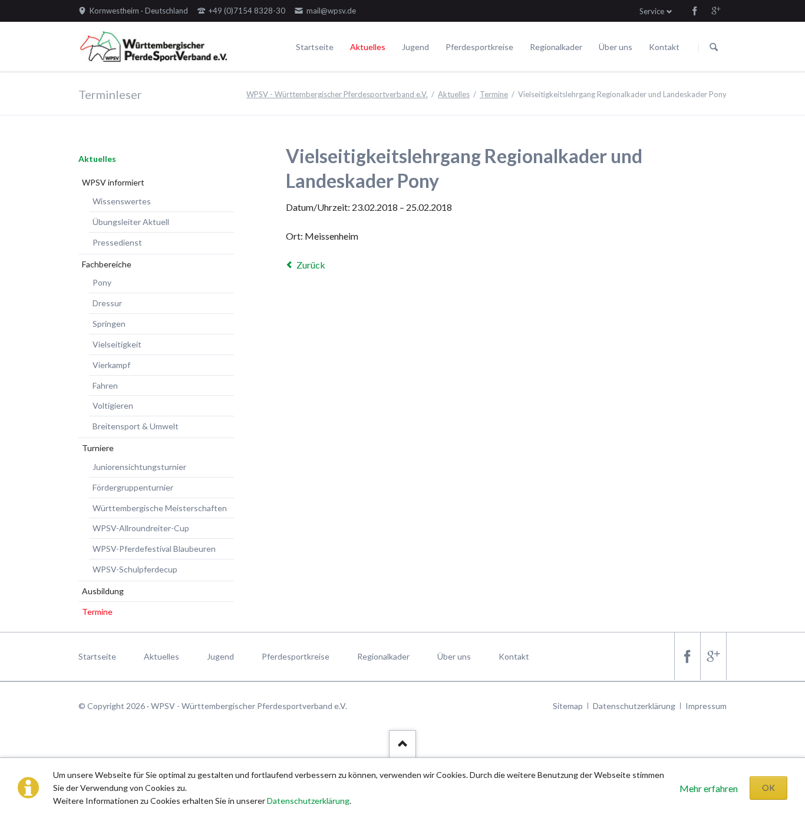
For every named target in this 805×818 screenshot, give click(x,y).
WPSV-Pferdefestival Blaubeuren (154, 549)
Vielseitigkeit (117, 344)
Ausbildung (103, 591)
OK (768, 788)
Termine (494, 94)
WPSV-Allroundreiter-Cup (141, 528)
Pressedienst (117, 242)
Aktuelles (367, 47)
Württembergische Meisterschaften (160, 508)
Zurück (310, 264)
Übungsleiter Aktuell (131, 222)
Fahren (105, 385)
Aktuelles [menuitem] (161, 656)
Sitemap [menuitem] (568, 706)
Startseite (315, 47)
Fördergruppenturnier (133, 487)
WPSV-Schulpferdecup (135, 569)
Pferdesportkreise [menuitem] (295, 656)
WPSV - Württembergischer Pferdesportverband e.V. (337, 94)
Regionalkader (556, 47)
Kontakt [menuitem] (514, 656)
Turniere (98, 448)
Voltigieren (113, 405)
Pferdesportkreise (479, 47)
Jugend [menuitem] (220, 656)
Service (651, 11)
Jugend (415, 47)
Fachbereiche (106, 264)
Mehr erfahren (708, 788)
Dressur (107, 303)
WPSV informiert (113, 182)
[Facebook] (694, 10)
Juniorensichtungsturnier (139, 467)
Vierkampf (111, 365)
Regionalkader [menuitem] (383, 656)
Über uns (615, 47)
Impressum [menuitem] (706, 706)
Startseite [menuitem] (97, 656)
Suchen (714, 47)
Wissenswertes (122, 201)
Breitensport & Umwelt (136, 426)
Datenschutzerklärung (308, 801)
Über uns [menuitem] (454, 656)
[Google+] (716, 10)
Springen (109, 324)
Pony (102, 282)
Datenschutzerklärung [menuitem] (634, 706)
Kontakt (664, 47)
